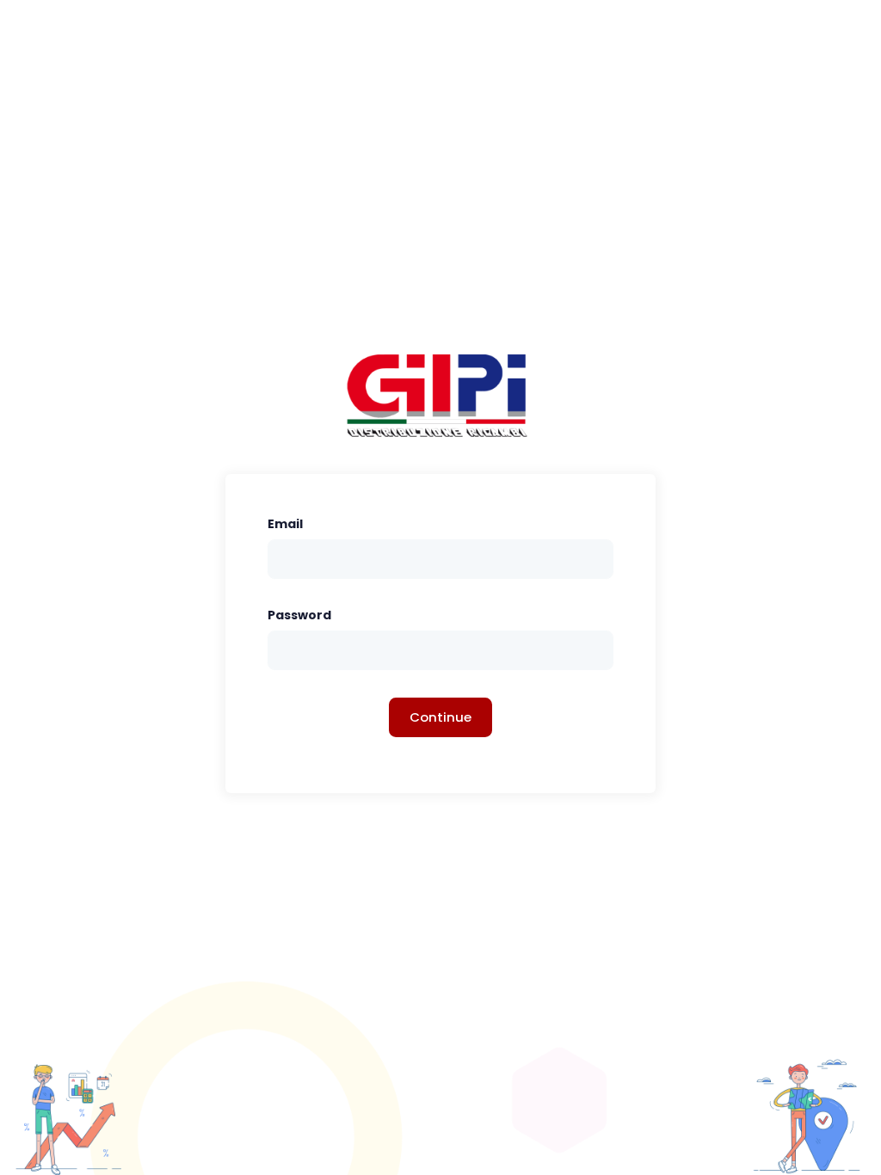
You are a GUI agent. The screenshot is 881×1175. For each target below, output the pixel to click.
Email (285, 523)
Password (299, 615)
